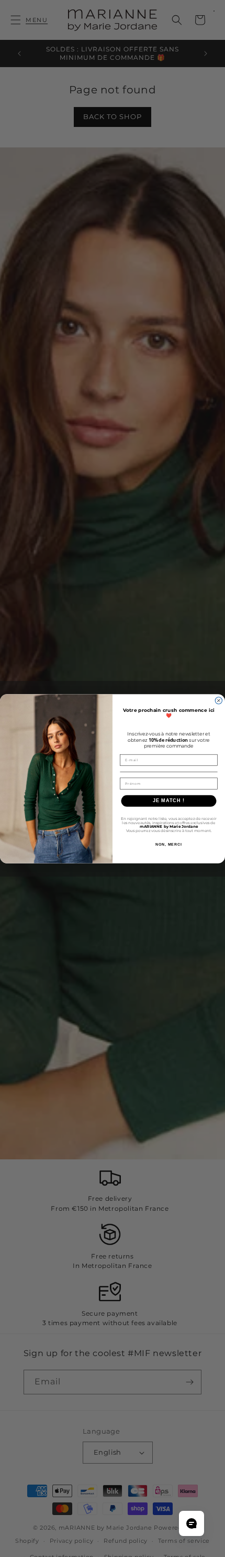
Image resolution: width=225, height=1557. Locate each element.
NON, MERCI (168, 844)
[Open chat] (191, 1523)
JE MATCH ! (169, 800)
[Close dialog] (218, 700)
